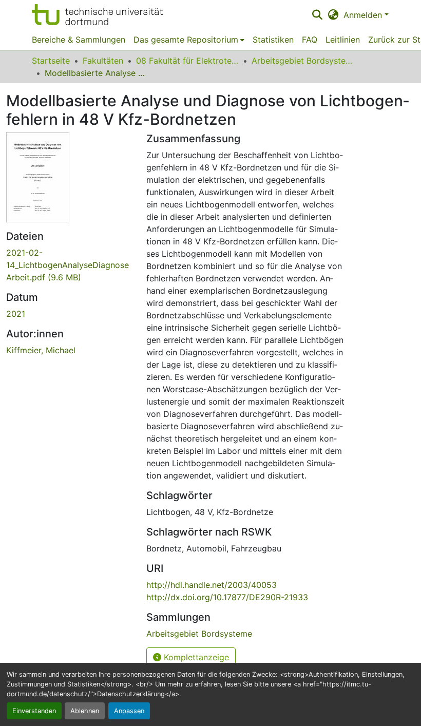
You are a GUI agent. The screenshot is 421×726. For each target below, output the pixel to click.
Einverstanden (34, 711)
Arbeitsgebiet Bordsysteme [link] (303, 60)
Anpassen (129, 711)
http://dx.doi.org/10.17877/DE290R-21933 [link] (227, 597)
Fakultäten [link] (103, 60)
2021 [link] (15, 314)
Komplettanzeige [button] (195, 657)
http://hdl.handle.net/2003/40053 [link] (211, 585)
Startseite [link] (51, 60)
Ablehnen (84, 711)
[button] (97, 14)
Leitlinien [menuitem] (343, 39)
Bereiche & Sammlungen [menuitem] (78, 39)
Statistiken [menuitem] (273, 39)
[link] (70, 264)
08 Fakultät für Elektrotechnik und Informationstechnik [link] (187, 60)
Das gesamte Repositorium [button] (185, 39)
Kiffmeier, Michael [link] (40, 350)
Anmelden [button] (364, 15)
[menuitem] (188, 39)
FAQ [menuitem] (309, 39)
